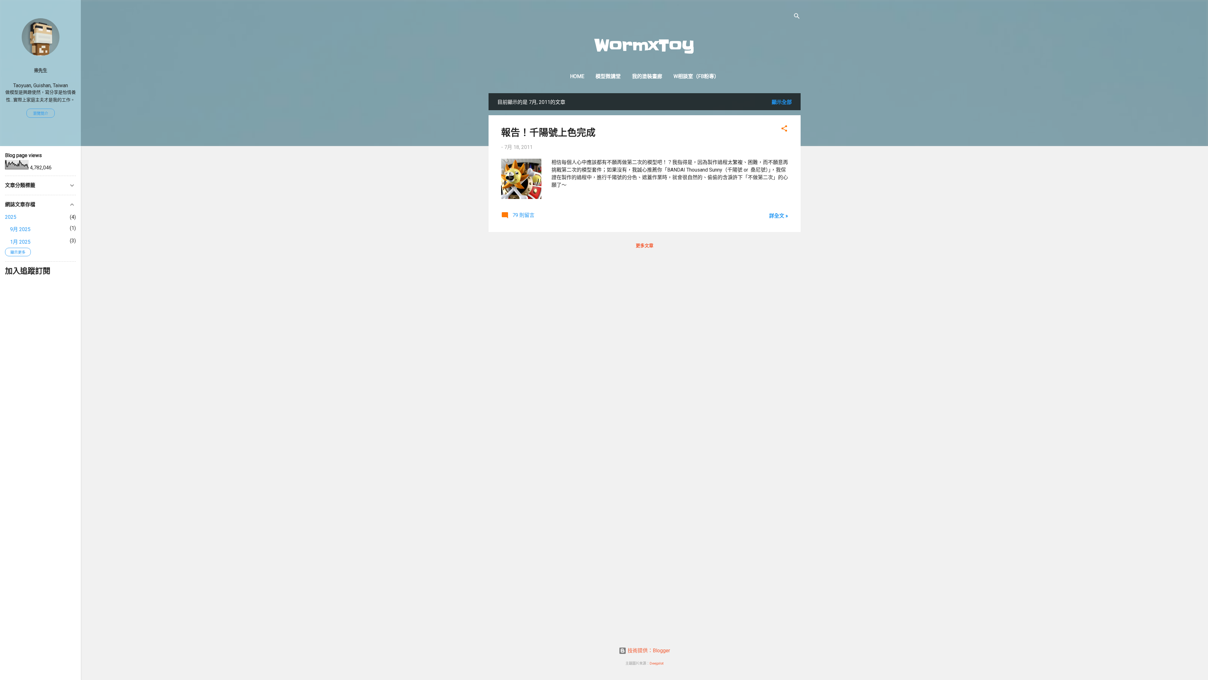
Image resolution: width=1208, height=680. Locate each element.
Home (577, 76)
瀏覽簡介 (40, 113)
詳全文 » (778, 216)
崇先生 (40, 70)
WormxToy (644, 46)
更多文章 (644, 245)
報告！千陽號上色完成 (548, 131)
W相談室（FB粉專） (696, 76)
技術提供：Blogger (648, 651)
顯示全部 (782, 102)
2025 (10, 217)
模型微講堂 (608, 76)
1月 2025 (20, 242)
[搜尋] (797, 17)
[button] (784, 129)
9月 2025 (20, 229)
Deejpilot (656, 663)
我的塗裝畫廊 (647, 76)
